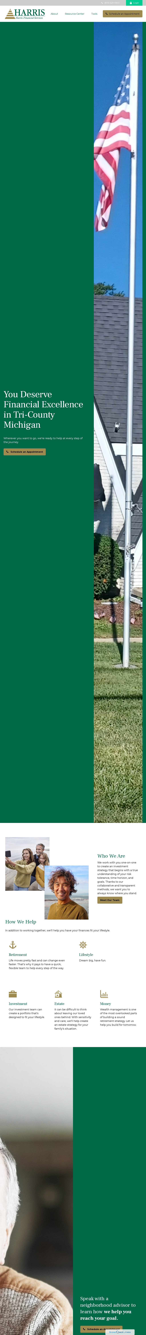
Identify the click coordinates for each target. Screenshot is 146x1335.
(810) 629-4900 (112, 3)
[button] (54, 13)
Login (136, 3)
